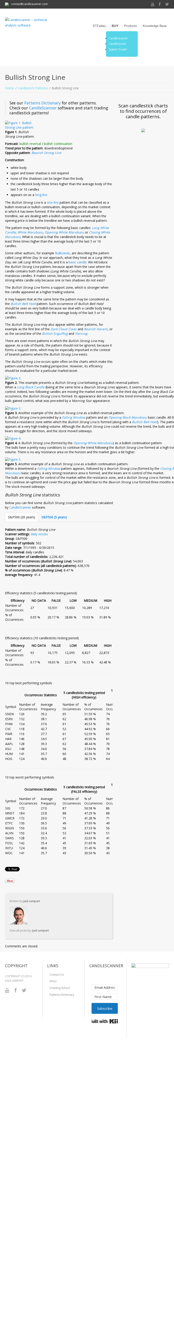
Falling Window (73, 417)
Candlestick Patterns (33, 88)
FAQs (53, 981)
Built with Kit (105, 1021)
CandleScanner (118, 38)
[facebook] (160, 4)
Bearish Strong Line (46, 153)
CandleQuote (117, 43)
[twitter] (167, 4)
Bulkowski (62, 253)
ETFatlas (99, 26)
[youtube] (152, 4)
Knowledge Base (155, 26)
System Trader (118, 49)
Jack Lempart (31, 901)
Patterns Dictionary (42, 103)
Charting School (60, 988)
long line (41, 195)
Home (9, 88)
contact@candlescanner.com (29, 4)
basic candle (78, 262)
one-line (53, 202)
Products (130, 26)
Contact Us (57, 975)
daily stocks (39, 534)
